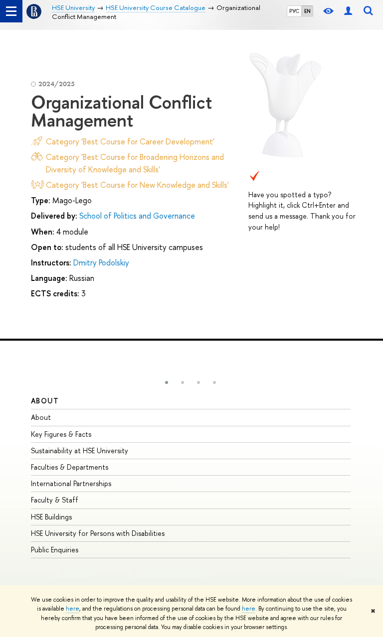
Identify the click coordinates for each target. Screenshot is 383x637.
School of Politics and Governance (137, 215)
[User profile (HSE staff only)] (348, 11)
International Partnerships (71, 483)
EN (307, 10)
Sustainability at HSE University (79, 450)
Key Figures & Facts (61, 434)
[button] (167, 382)
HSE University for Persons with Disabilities (98, 533)
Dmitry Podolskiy (101, 262)
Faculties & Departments (69, 467)
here (72, 609)
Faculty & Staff (54, 500)
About (45, 400)
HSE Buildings (51, 516)
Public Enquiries (54, 549)
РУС (294, 10)
